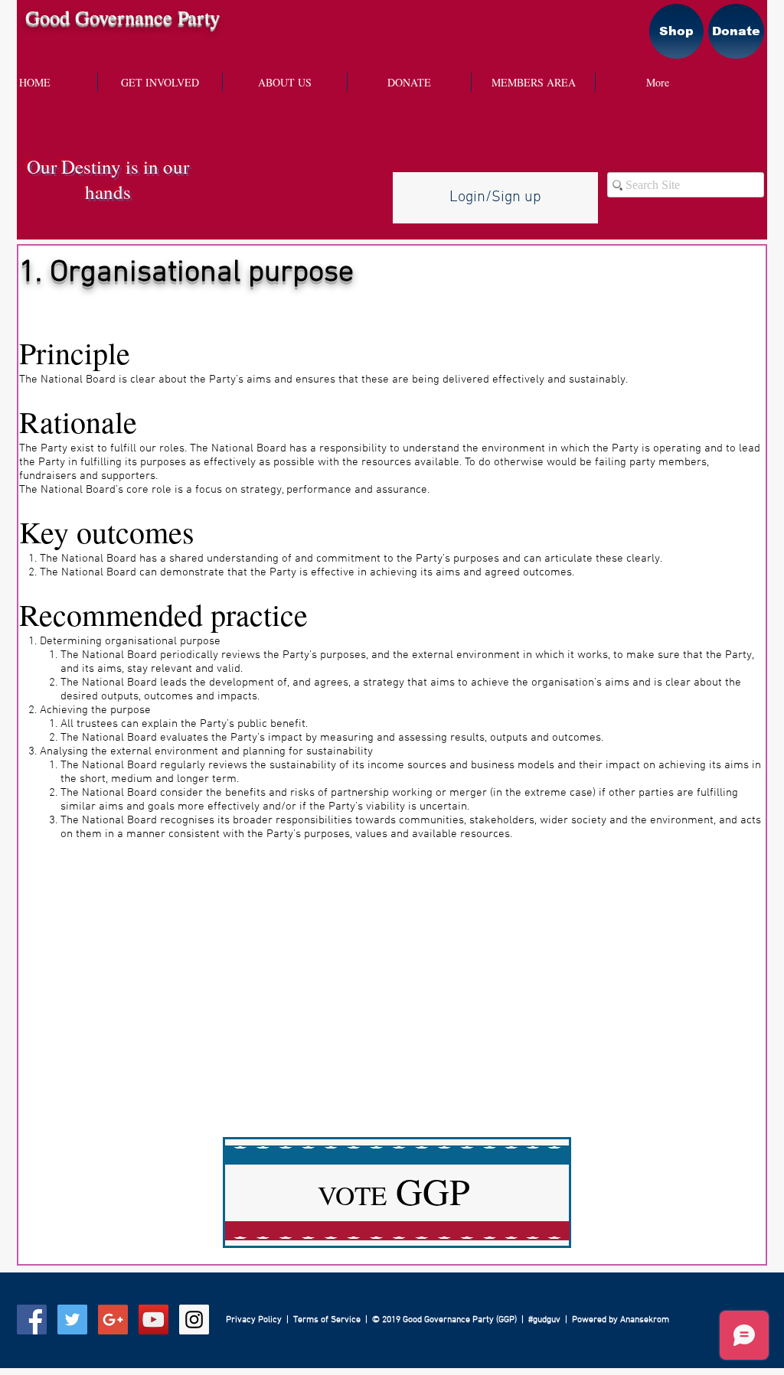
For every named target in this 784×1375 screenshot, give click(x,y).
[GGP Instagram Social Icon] (194, 1319)
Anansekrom (644, 1320)
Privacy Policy (254, 1320)
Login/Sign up (495, 197)
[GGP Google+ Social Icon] (113, 1319)
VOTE (394, 1195)
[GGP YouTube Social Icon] (153, 1319)
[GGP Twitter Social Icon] (72, 1319)
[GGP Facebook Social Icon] (32, 1319)
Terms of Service (327, 1320)
